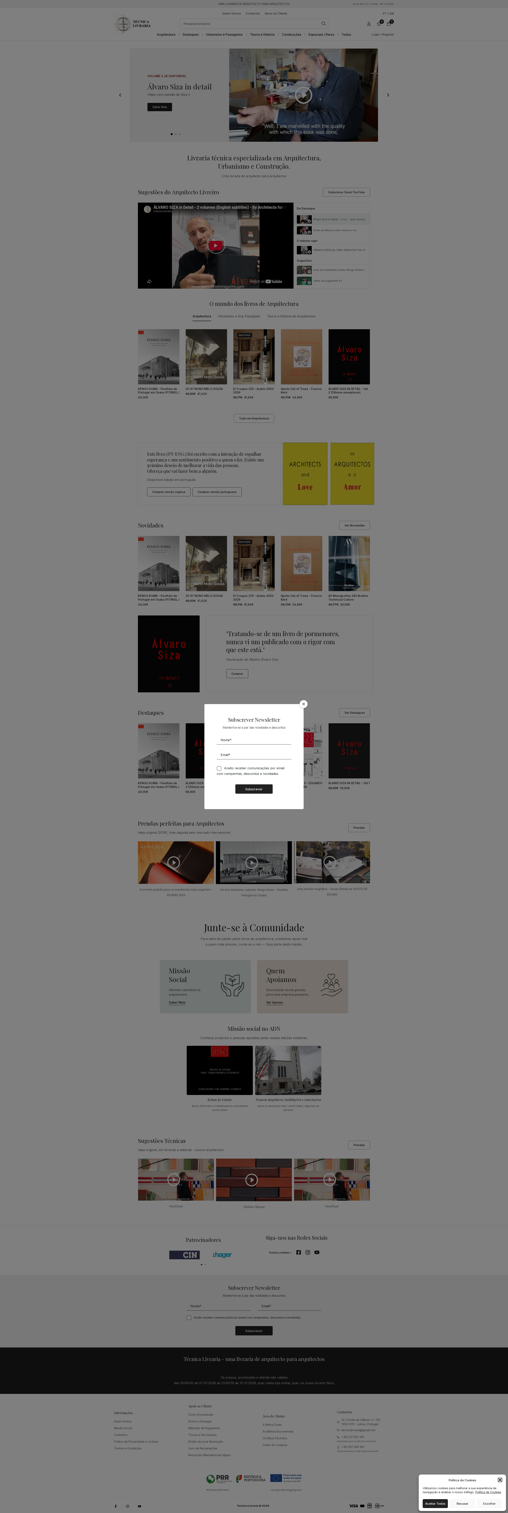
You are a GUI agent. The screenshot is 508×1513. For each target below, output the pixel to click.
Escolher (489, 1503)
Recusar (462, 1503)
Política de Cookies (488, 1492)
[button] (500, 1480)
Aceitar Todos (435, 1503)
